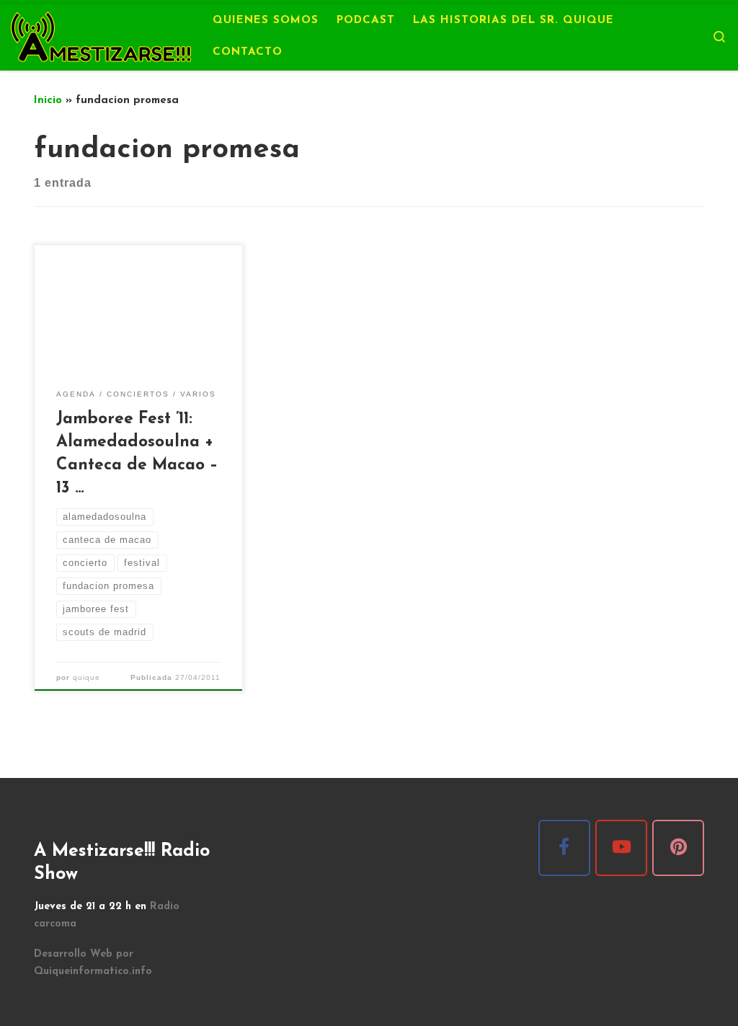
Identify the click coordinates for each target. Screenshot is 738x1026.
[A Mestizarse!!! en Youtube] (621, 848)
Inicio (48, 100)
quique (86, 677)
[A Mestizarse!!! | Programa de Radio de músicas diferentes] (101, 35)
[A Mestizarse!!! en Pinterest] (678, 848)
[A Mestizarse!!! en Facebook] (564, 848)
